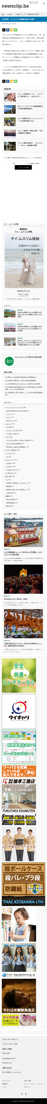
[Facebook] (25, 1093)
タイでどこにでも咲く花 (13, 430)
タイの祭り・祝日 (11, 433)
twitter (33, 2)
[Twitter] (21, 1093)
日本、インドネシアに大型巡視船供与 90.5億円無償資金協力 (30, 107)
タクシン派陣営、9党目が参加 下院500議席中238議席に (30, 132)
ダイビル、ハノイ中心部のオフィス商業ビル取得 (33, 159)
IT (6, 479)
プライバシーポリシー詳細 (9, 1043)
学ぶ (7, 456)
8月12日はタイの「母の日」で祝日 (15, 599)
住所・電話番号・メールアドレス (11, 1072)
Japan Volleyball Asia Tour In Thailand (16, 410)
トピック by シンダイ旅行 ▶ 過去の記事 (28, 357)
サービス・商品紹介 (10, 450)
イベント (8, 414)
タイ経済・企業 (10, 470)
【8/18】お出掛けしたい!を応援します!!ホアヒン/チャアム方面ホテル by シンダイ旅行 (29, 314)
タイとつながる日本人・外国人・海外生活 (18, 440)
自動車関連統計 (10, 502)
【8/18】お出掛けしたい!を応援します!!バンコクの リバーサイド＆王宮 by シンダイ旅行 (29, 328)
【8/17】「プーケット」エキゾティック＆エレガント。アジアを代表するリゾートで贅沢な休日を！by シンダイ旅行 (29, 343)
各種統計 (7, 496)
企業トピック (10, 420)
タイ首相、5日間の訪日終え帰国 (14, 159)
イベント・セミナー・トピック (14, 407)
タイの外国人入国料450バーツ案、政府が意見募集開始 (20, 380)
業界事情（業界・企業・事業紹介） (16, 489)
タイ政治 (13, 23)
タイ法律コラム (9, 473)
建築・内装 (10, 493)
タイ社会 (8, 466)
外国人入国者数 (10, 499)
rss (30, 2)
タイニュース (9, 460)
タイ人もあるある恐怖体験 (13, 443)
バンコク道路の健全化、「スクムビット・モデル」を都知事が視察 (30, 144)
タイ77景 (8, 427)
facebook (36, 2)
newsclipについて (7, 1062)
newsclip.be (22, 1101)
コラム (7, 437)
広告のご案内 (6, 1053)
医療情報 (8, 486)
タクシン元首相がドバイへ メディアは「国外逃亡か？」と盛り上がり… (30, 95)
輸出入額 (8, 506)
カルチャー (8, 424)
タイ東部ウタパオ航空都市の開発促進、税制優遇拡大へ (21, 377)
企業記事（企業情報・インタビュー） (16, 483)
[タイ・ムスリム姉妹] (24, 287)
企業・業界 (8, 476)
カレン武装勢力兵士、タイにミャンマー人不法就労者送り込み (30, 120)
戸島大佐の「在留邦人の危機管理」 (16, 447)
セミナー (8, 417)
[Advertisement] (23, 196)
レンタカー (9, 453)
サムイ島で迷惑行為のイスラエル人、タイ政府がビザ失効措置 (22, 383)
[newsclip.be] (15, 6)
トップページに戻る (23, 167)
